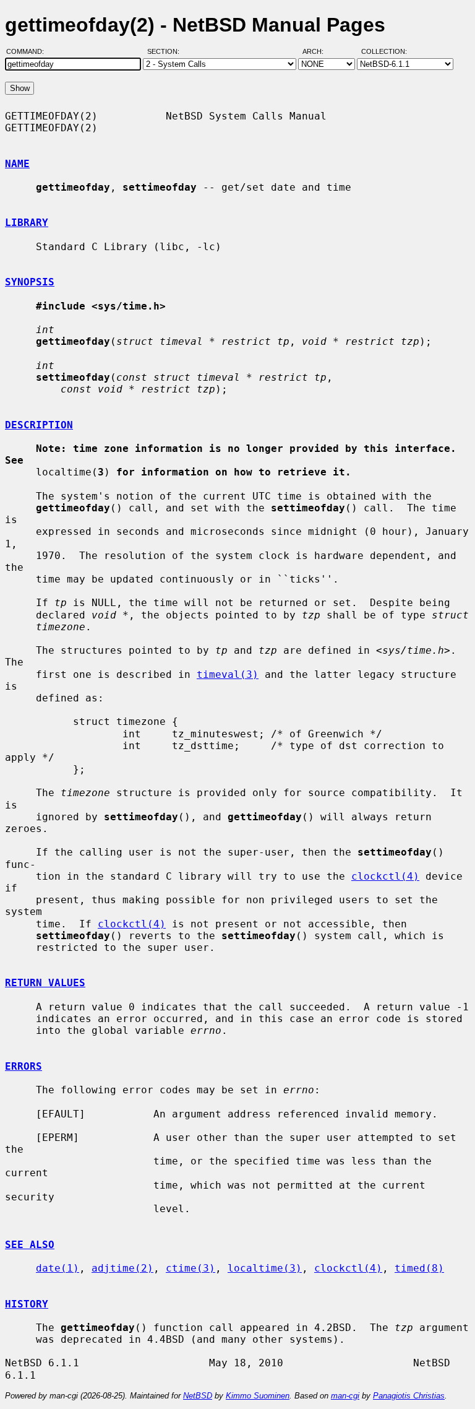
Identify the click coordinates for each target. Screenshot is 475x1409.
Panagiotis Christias (409, 1395)
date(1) (57, 1268)
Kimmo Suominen (257, 1395)
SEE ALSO (29, 1245)
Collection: (384, 51)
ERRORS (23, 1066)
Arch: (318, 51)
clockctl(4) (385, 876)
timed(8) (419, 1268)
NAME (17, 164)
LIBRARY (26, 222)
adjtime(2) (122, 1268)
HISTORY (26, 1304)
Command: (28, 51)
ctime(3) (190, 1268)
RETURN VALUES (45, 983)
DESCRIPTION (39, 425)
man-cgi (345, 1395)
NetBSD (197, 1395)
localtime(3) (265, 1268)
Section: (166, 51)
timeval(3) (228, 674)
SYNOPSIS (29, 282)
